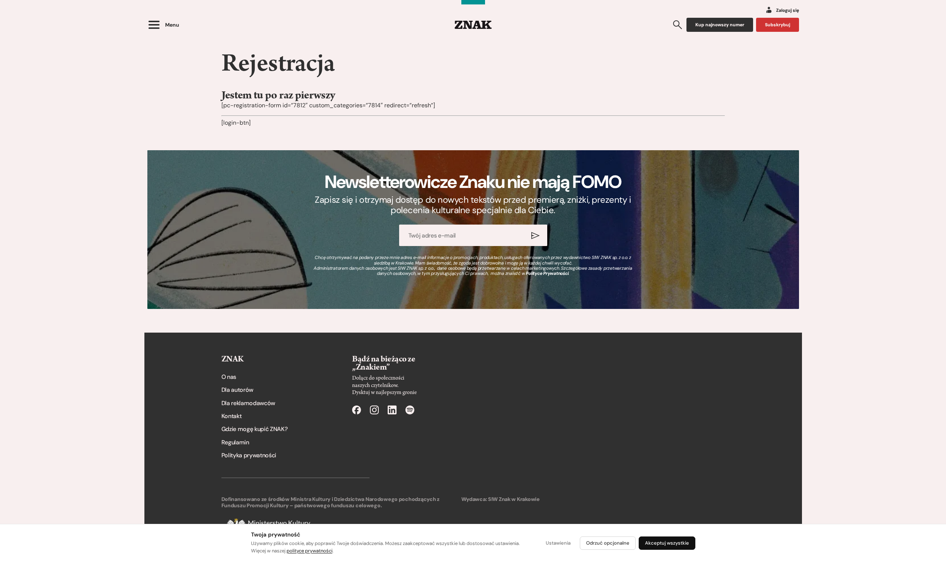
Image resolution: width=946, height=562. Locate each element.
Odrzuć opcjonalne (607, 543)
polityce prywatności (309, 551)
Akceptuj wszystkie (667, 543)
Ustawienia (558, 543)
